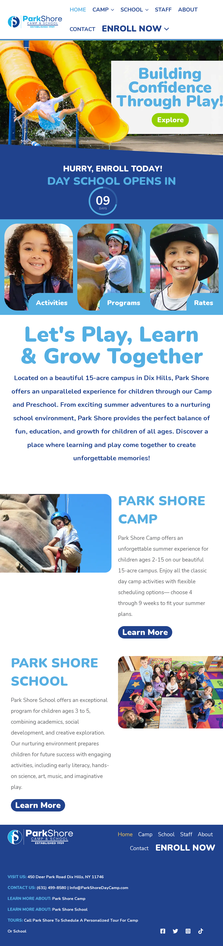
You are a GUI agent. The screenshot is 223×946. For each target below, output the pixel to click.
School (132, 9)
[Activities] (38, 267)
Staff (163, 9)
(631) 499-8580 (51, 888)
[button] (111, 9)
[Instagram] (188, 931)
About (188, 9)
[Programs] (111, 267)
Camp (101, 9)
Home (78, 9)
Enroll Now (132, 29)
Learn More (145, 632)
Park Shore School (69, 909)
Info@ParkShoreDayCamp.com (99, 888)
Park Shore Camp (68, 898)
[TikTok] (200, 931)
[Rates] (184, 267)
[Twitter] (175, 931)
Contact (82, 29)
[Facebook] (163, 931)
